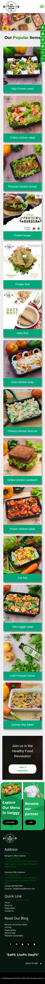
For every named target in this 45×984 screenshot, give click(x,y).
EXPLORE (10, 822)
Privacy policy (10, 930)
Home (7, 902)
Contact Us (9, 910)
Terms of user (10, 933)
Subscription (10, 908)
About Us (8, 905)
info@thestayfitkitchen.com (24, 889)
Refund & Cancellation (14, 935)
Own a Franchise (22, 769)
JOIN (30, 822)
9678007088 (17, 886)
